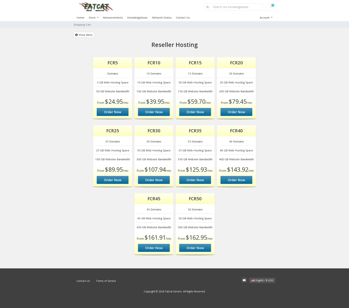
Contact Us (183, 17)
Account (265, 17)
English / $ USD (264, 280)
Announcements (113, 17)
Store (92, 17)
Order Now (112, 112)
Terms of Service (106, 281)
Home (80, 17)
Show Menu (85, 35)
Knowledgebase (137, 17)
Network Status (162, 17)
